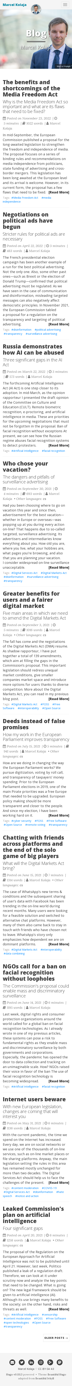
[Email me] (12, 1362)
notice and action (28, 1196)
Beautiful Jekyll (44, 1378)
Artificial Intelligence (26, 451)
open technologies (17, 1322)
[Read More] (59, 192)
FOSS (45, 704)
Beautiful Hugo (57, 1374)
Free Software (57, 821)
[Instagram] (40, 1362)
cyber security (22, 821)
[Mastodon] (59, 1362)
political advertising (49, 329)
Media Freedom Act (25, 197)
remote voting (36, 824)
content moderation (26, 1188)
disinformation (22, 329)
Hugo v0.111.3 (14, 1374)
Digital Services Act (25, 573)
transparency (14, 333)
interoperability (29, 708)
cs (44, 499)
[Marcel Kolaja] (36, 9)
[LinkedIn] (31, 1362)
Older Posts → (56, 1338)
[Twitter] (21, 1362)
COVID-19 (50, 1188)
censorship (51, 1314)
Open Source (52, 708)
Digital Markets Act (55, 573)
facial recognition (54, 451)
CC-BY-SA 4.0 (46, 1369)
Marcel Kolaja (15, 4)
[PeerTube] (50, 1362)
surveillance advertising (42, 333)
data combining (15, 953)
